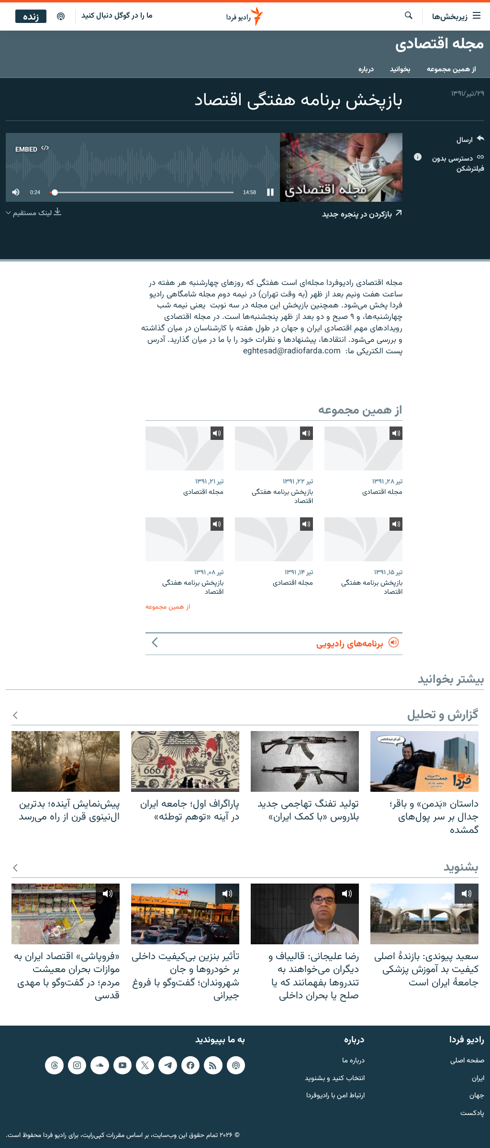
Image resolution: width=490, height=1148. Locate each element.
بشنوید (461, 868)
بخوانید (400, 69)
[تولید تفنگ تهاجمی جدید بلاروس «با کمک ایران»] (305, 761)
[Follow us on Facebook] (190, 1065)
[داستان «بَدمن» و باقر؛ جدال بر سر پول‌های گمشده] (424, 761)
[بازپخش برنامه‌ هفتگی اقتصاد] (274, 448)
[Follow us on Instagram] (77, 1065)
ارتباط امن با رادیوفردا (335, 1096)
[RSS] (213, 1065)
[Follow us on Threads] (54, 1065)
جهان (476, 1096)
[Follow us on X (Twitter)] (145, 1065)
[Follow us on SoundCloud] (99, 1065)
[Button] (470, 142)
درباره (366, 69)
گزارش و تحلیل (443, 715)
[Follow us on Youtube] (122, 1065)
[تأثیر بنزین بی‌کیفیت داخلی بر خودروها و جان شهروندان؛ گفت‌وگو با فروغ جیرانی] (185, 914)
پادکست (472, 1114)
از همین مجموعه (451, 69)
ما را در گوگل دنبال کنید (117, 16)
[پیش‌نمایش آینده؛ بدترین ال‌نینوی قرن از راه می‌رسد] (65, 761)
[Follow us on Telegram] (167, 1065)
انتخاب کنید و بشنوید (335, 1078)
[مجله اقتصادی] (363, 448)
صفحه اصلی (467, 1061)
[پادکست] (60, 17)
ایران (478, 1078)
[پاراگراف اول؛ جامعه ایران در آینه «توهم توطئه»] (185, 761)
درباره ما (353, 1061)
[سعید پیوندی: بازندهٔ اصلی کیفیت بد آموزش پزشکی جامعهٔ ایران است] (424, 914)
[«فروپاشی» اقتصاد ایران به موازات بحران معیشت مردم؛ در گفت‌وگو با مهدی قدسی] (65, 914)
